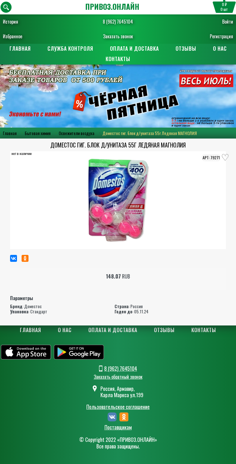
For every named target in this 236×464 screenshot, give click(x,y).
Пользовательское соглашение (118, 406)
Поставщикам (118, 427)
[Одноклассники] (25, 258)
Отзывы (186, 48)
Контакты (118, 59)
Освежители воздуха (76, 133)
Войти (227, 21)
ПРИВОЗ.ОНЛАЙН (112, 6)
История (10, 21)
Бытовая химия (38, 133)
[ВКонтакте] (13, 258)
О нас (220, 48)
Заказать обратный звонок (118, 376)
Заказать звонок (118, 36)
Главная (20, 48)
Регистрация (221, 36)
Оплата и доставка (134, 48)
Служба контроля (70, 48)
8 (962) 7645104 (118, 21)
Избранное (12, 36)
